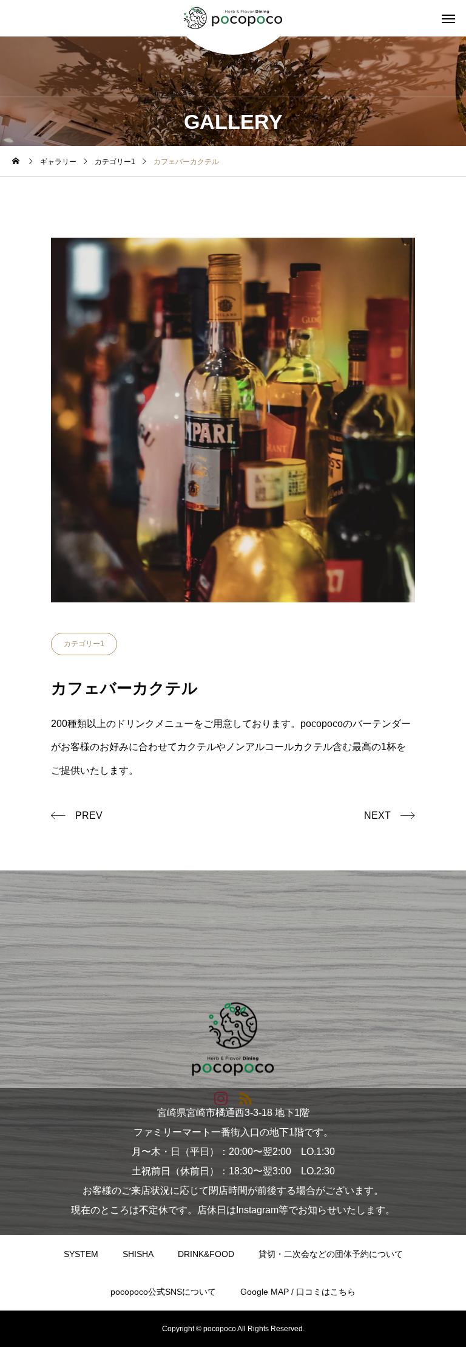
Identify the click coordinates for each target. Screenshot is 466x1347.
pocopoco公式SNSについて (163, 1292)
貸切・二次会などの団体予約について (330, 1254)
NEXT (377, 815)
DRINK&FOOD (206, 1254)
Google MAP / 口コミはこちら (298, 1292)
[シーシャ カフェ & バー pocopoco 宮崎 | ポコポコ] (233, 18)
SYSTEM (81, 1254)
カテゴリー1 (84, 643)
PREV (89, 815)
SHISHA (138, 1254)
